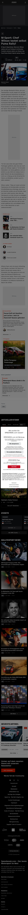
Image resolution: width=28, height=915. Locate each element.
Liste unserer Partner (7, 479)
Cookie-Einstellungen (14, 486)
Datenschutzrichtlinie (14, 484)
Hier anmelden (21, 469)
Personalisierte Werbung (14, 452)
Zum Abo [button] (14, 466)
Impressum (14, 482)
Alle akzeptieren (14, 443)
